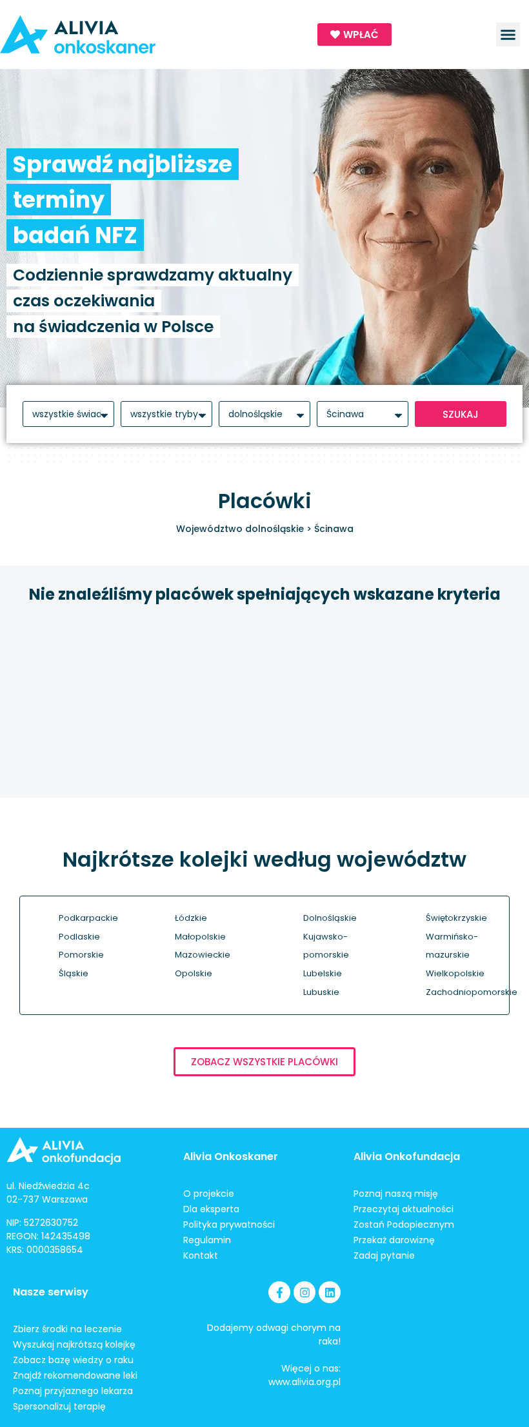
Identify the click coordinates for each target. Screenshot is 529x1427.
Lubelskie (322, 973)
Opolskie (193, 973)
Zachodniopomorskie (471, 992)
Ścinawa (334, 528)
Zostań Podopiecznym (404, 1224)
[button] (508, 35)
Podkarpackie (88, 918)
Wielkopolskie (455, 973)
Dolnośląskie (330, 918)
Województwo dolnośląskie (240, 528)
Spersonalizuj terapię (59, 1406)
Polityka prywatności (229, 1224)
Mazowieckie (202, 955)
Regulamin (207, 1240)
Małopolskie (200, 936)
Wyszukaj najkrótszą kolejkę (74, 1344)
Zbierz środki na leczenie (67, 1329)
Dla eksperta (211, 1209)
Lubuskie (321, 992)
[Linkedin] (330, 1292)
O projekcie (208, 1193)
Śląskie (73, 973)
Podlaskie (79, 936)
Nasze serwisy (50, 1291)
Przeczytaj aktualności (404, 1209)
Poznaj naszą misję (396, 1193)
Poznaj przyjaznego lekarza (73, 1390)
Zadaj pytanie (384, 1255)
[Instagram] (304, 1292)
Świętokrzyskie (456, 918)
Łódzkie (191, 918)
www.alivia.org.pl (304, 1381)
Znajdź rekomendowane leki (75, 1375)
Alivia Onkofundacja (407, 1156)
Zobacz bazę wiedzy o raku (73, 1359)
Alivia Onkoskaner (230, 1156)
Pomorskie (81, 955)
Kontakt (200, 1255)
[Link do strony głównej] (124, 34)
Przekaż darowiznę (394, 1240)
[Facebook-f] (279, 1292)
